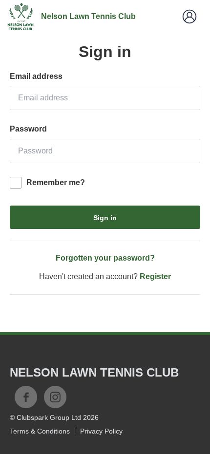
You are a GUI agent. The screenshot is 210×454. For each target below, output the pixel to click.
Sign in (105, 218)
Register (155, 276)
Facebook (26, 397)
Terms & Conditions (40, 431)
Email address (36, 76)
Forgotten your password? (105, 258)
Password (28, 129)
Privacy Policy (101, 431)
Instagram (55, 397)
